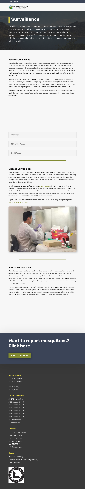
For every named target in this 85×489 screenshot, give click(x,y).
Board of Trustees (15, 382)
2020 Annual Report (16, 411)
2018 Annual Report (16, 417)
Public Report (20, 355)
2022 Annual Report (16, 405)
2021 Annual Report (16, 408)
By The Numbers (14, 420)
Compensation (14, 423)
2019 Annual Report (16, 414)
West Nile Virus (44, 186)
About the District (15, 379)
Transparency (13, 386)
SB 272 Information (15, 399)
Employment (13, 389)
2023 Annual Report (16, 402)
